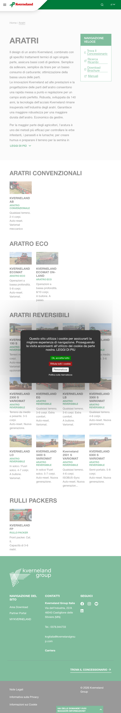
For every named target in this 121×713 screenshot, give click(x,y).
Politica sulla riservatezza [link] (60, 374)
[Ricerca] (100, 16)
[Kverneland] (21, 4)
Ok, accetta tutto (60, 357)
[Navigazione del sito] (4, 4)
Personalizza (60, 369)
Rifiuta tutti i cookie (60, 363)
